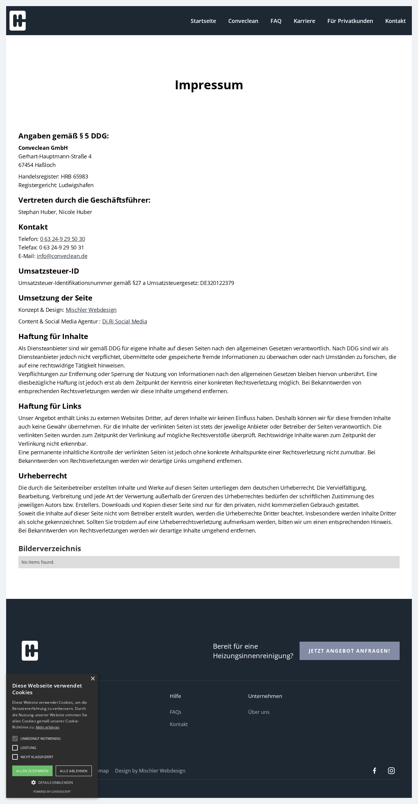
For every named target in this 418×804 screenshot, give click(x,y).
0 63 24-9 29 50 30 (62, 238)
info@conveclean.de (62, 256)
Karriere (304, 20)
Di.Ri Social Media (124, 321)
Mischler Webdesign (91, 309)
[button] (52, 782)
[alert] (52, 735)
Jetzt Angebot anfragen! (349, 650)
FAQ (276, 20)
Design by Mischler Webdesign (150, 770)
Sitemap (99, 770)
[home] (17, 20)
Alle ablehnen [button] (73, 771)
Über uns (259, 712)
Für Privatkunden (350, 20)
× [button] (92, 679)
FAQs (175, 712)
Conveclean (243, 20)
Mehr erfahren (48, 727)
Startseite (203, 20)
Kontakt (395, 20)
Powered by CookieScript (52, 792)
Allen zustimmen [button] (32, 771)
